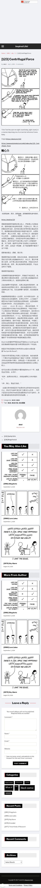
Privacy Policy (28, 885)
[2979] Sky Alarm (10, 563)
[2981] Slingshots (10, 484)
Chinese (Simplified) (25, 2)
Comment (8, 717)
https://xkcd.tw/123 (8, 220)
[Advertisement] (20, 21)
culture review (19, 782)
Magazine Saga (29, 880)
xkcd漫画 (22, 402)
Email (6, 741)
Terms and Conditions (15, 885)
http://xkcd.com (20, 427)
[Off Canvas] (2, 46)
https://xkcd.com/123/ (13, 139)
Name (7, 734)
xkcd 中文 (15, 402)
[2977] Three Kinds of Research (15, 827)
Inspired (27, 782)
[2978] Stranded (9, 823)
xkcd (4, 64)
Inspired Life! (21, 46)
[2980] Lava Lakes (10, 518)
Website (7, 749)
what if (8, 787)
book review (9, 782)
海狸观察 (8, 793)
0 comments (19, 64)
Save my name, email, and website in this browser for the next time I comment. (20, 757)
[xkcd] (20, 415)
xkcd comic (16, 400)
